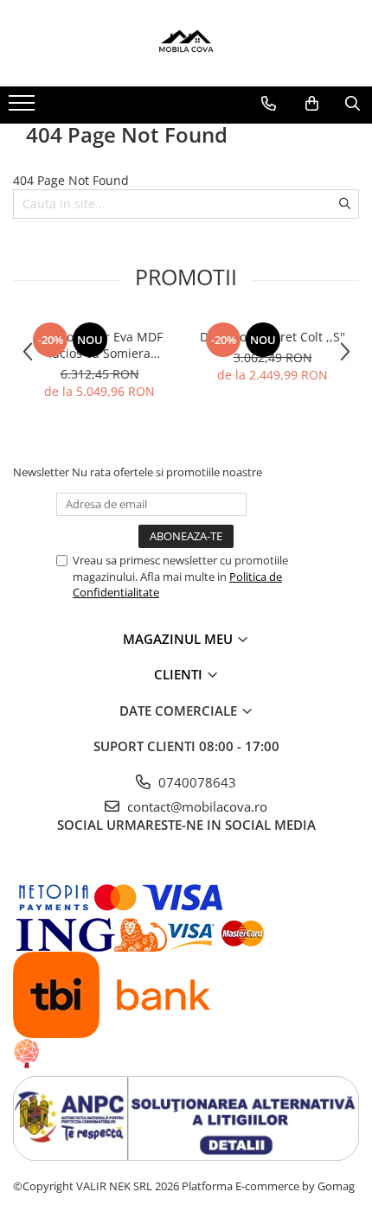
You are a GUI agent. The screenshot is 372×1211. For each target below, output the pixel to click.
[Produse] (24, 108)
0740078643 (195, 782)
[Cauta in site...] (352, 103)
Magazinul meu (179, 638)
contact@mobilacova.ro (195, 806)
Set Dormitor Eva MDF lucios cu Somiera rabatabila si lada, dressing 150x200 (99, 344)
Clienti (180, 674)
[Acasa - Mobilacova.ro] (186, 43)
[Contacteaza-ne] (268, 103)
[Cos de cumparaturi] (311, 103)
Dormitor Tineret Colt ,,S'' (272, 336)
